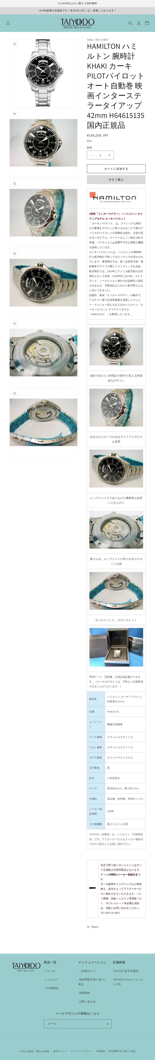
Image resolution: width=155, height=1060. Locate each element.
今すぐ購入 (116, 179)
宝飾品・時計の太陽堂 (38, 1051)
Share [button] (94, 926)
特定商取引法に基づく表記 (122, 1051)
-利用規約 (84, 992)
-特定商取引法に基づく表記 (92, 982)
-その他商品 (51, 988)
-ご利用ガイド (87, 971)
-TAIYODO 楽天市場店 (125, 971)
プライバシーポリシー (82, 1051)
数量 (89, 147)
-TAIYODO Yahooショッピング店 (128, 982)
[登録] (107, 1023)
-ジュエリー (51, 979)
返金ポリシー (60, 1051)
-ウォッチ (50, 971)
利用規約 (100, 1051)
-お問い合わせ (87, 1001)
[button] (8, 23)
